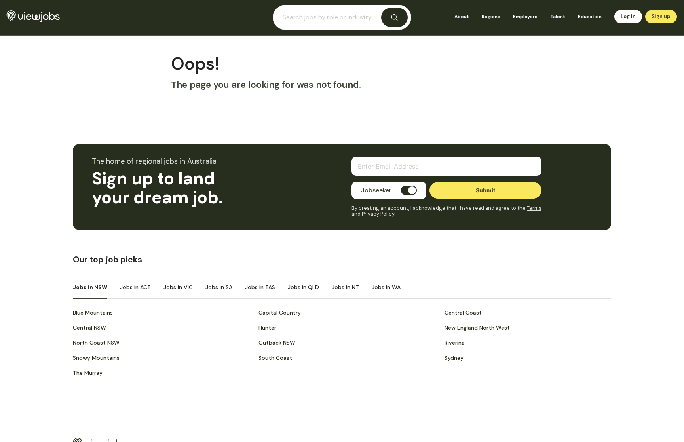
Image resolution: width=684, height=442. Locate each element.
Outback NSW (276, 342)
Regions (491, 16)
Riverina (455, 342)
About (461, 16)
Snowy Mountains (96, 357)
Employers (525, 16)
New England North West (477, 327)
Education (590, 16)
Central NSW (89, 327)
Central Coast (463, 312)
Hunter (267, 327)
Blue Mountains (93, 312)
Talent (557, 16)
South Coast (275, 357)
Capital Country (279, 312)
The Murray (88, 372)
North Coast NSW (96, 342)
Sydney (454, 357)
